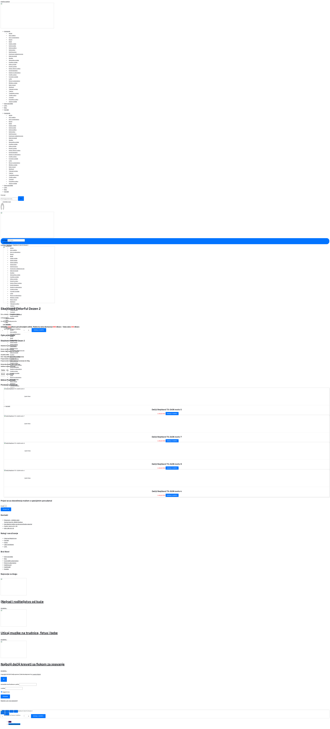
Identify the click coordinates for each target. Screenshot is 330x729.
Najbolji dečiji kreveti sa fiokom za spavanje (33, 664)
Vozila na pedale (13, 101)
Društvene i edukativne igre (16, 54)
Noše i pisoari (12, 85)
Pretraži (3, 195)
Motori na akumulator (14, 81)
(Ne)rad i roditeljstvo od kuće (22, 602)
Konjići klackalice (13, 70)
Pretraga (4, 240)
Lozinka (3, 688)
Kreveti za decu (13, 66)
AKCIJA (10, 33)
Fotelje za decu (13, 75)
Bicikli (10, 41)
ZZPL (5, 106)
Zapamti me (6, 692)
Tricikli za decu (12, 95)
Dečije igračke (12, 46)
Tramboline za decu (14, 93)
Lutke (10, 79)
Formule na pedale (13, 77)
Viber (9, 722)
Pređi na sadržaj (5, 1)
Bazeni (10, 39)
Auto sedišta (12, 35)
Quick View (27, 396)
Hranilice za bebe (13, 62)
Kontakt (6, 110)
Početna (3, 245)
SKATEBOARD (10, 374)
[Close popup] (4, 679)
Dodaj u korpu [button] (172, 413)
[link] (2, 211)
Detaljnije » (4, 608)
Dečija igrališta (12, 48)
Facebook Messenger (14, 724)
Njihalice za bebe (13, 83)
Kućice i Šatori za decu (14, 68)
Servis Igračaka (8, 103)
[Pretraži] (21, 198)
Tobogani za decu (13, 89)
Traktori (11, 91)
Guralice (11, 58)
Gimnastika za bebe (14, 60)
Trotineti (11, 97)
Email (2, 506)
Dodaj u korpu (39, 330)
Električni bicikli (13, 56)
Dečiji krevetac (12, 52)
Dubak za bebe (12, 44)
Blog (5, 108)
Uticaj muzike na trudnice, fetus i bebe (29, 633)
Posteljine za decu (13, 99)
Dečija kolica (12, 50)
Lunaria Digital (36, 674)
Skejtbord (11, 87)
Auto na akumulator (14, 37)
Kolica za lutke (12, 64)
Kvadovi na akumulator (15, 72)
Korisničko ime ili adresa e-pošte (10, 684)
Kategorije (7, 31)
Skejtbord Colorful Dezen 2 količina (10, 329)
